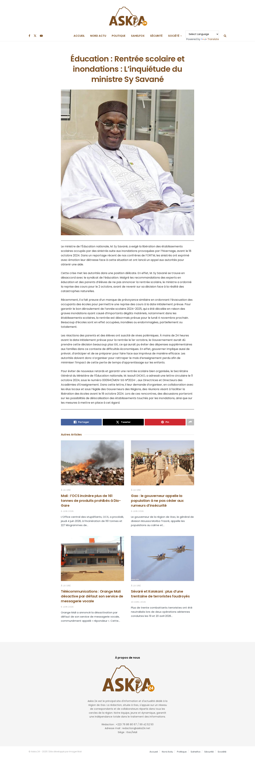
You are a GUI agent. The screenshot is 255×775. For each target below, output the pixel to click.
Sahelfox (137, 36)
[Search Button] (225, 36)
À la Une (66, 490)
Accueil (79, 36)
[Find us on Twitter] (35, 35)
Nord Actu (98, 36)
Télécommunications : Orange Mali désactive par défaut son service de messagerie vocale (92, 596)
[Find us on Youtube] (41, 35)
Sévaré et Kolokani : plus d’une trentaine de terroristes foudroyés (160, 594)
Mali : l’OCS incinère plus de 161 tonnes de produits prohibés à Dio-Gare (91, 500)
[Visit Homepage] (127, 15)
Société (173, 36)
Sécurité (156, 36)
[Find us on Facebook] (29, 35)
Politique (118, 36)
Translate (213, 39)
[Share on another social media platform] (190, 422)
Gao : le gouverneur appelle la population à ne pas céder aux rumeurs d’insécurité (157, 500)
